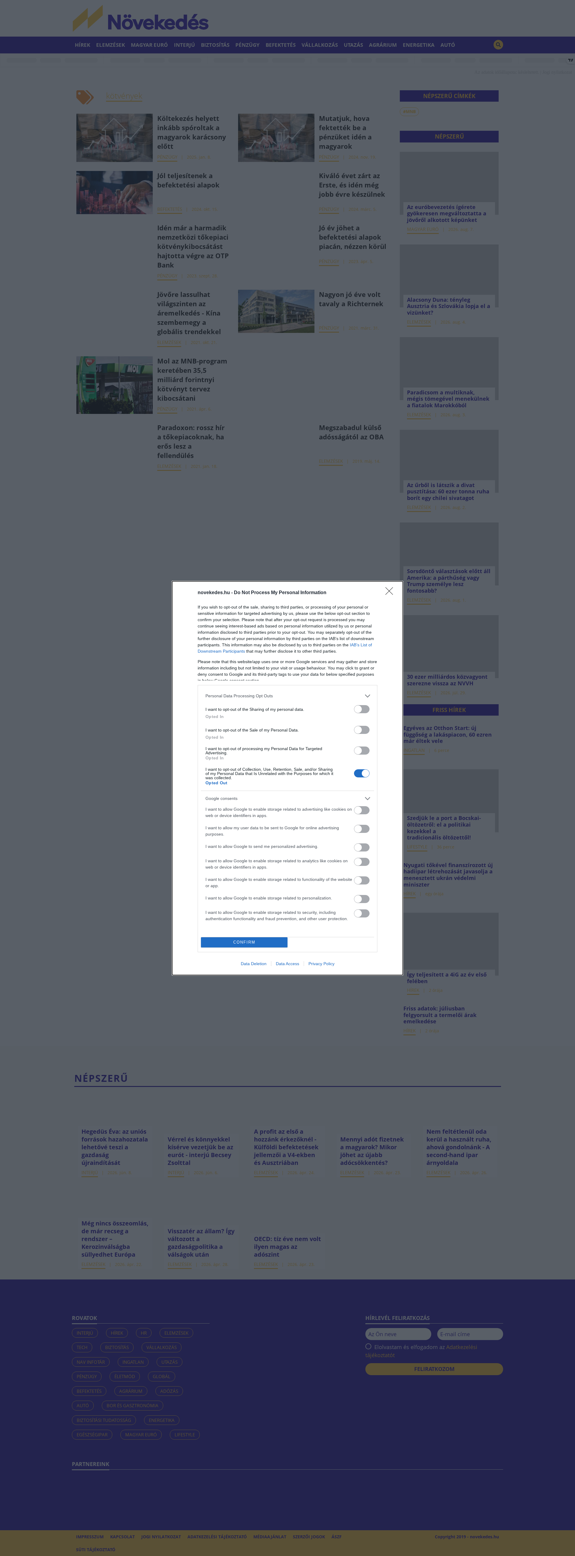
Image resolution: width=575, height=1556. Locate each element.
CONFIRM (244, 942)
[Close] (391, 593)
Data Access (287, 963)
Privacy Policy (321, 963)
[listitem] (287, 696)
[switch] (362, 709)
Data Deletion (254, 963)
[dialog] (287, 778)
